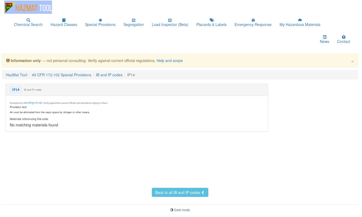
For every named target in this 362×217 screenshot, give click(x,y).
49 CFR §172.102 (33, 102)
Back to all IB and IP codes (178, 192)
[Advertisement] (130, 173)
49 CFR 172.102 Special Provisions (61, 74)
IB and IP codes (109, 74)
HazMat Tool (16, 74)
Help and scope (170, 60)
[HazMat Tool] (28, 7)
